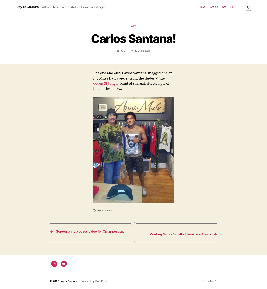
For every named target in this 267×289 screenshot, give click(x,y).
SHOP (233, 6)
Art (133, 26)
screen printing (104, 210)
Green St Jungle (105, 83)
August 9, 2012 (142, 51)
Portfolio (213, 6)
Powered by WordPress (94, 281)
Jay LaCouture (28, 6)
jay (125, 51)
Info (224, 6)
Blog (202, 6)
